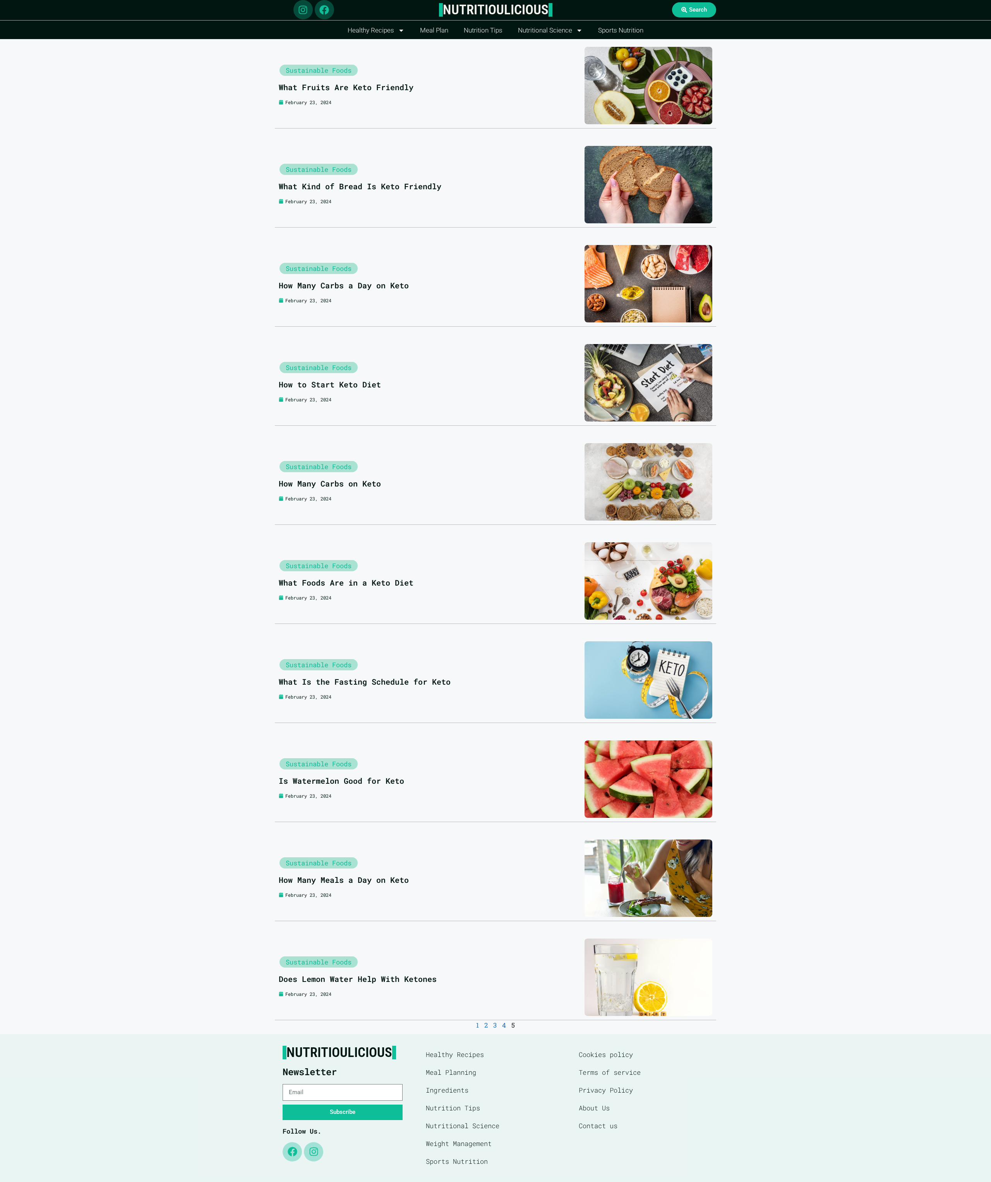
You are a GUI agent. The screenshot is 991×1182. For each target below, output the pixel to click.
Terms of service (610, 1072)
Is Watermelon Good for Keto (341, 781)
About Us (594, 1107)
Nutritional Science (545, 30)
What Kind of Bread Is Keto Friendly (360, 186)
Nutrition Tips (483, 30)
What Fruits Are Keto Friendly (346, 87)
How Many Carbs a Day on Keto (344, 285)
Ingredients (447, 1090)
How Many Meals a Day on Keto (344, 880)
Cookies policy (606, 1054)
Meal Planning (451, 1072)
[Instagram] (303, 9)
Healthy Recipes (371, 30)
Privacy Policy (606, 1090)
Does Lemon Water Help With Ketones (358, 979)
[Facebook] (324, 9)
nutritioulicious (496, 10)
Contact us (598, 1125)
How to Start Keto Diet (330, 384)
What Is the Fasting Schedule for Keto (365, 682)
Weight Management (459, 1143)
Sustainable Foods (318, 70)
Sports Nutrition (620, 30)
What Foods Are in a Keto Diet (346, 582)
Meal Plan (434, 30)
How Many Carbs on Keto (330, 483)
